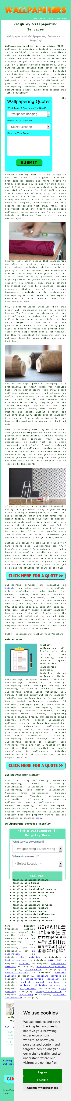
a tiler (24, 963)
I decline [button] (42, 1079)
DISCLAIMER (62, 18)
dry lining (26, 995)
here (38, 818)
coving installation (49, 991)
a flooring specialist (51, 966)
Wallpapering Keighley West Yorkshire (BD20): (35, 46)
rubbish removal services (40, 982)
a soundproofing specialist (40, 979)
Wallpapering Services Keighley (28, 823)
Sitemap (7, 1061)
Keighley (10, 588)
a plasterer (28, 988)
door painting (30, 957)
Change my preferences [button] (42, 1087)
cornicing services (49, 976)
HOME (35, 18)
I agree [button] (42, 1072)
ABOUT (42, 18)
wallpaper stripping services (40, 985)
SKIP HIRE (54, 960)
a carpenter (33, 970)
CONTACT (51, 18)
